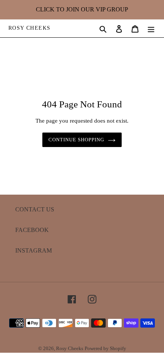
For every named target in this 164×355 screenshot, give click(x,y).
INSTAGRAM (33, 250)
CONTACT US (34, 209)
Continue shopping (76, 139)
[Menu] (151, 28)
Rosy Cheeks (29, 28)
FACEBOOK (32, 230)
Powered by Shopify (105, 348)
